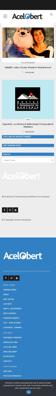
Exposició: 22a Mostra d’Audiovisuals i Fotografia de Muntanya (28, 125)
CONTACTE (7, 361)
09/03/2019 (29, 132)
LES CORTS (7, 304)
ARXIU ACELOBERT (10, 352)
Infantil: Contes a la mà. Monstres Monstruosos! (28, 67)
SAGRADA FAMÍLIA (9, 290)
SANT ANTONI (8, 299)
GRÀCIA (6, 294)
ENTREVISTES (8, 356)
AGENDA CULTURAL (10, 342)
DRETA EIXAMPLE (9, 313)
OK (28, 392)
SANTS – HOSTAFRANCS (12, 309)
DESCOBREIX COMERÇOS (12, 337)
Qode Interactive (22, 219)
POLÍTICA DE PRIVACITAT (12, 376)
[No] (52, 387)
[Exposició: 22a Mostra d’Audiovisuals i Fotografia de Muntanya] (28, 99)
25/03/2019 (29, 72)
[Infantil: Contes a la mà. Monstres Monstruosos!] (28, 42)
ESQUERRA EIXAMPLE (11, 318)
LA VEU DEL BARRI (10, 347)
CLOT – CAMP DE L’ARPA (12, 323)
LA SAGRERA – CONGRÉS (12, 327)
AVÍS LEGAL (7, 371)
